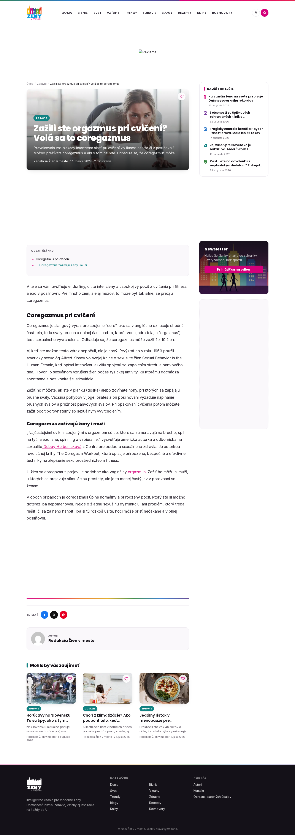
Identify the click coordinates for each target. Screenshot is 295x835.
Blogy (167, 13)
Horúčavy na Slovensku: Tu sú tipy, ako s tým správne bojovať (49, 718)
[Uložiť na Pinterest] (63, 615)
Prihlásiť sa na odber (234, 269)
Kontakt (198, 790)
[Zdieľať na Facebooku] (44, 615)
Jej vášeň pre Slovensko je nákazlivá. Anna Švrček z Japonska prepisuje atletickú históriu (233, 147)
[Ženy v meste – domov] (34, 12)
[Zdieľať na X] (54, 615)
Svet (97, 13)
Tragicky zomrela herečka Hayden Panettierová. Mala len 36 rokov (236, 131)
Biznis (83, 13)
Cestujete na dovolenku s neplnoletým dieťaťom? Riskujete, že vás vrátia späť (236, 163)
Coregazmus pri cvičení (53, 259)
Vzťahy (113, 13)
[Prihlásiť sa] (256, 13)
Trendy (131, 13)
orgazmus (137, 472)
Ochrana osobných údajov (212, 796)
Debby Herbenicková (61, 446)
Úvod (30, 83)
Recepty (184, 13)
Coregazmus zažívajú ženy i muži (63, 265)
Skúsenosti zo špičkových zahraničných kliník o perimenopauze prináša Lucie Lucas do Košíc (233, 115)
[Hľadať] (264, 13)
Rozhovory (222, 13)
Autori (197, 784)
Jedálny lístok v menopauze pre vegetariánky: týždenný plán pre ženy (162, 718)
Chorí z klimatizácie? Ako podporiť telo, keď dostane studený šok (106, 718)
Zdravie (149, 13)
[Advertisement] (108, 207)
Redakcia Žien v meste (50, 161)
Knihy (201, 13)
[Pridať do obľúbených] (182, 96)
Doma (67, 13)
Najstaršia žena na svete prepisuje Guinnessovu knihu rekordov (235, 98)
